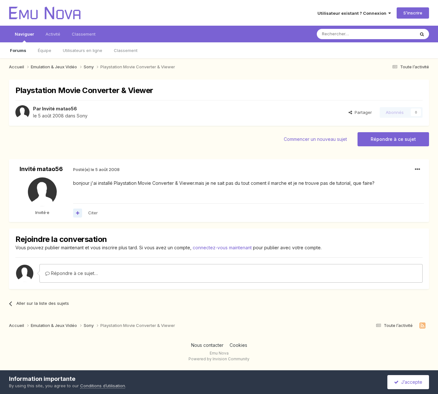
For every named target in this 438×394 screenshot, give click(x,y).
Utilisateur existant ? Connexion (352, 13)
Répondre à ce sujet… (74, 273)
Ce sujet (398, 33)
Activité (53, 34)
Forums (18, 50)
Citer (93, 212)
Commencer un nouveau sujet (315, 139)
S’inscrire (412, 12)
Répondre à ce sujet (393, 139)
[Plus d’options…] (417, 169)
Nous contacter (207, 345)
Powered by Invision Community (219, 358)
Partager (362, 112)
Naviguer (24, 34)
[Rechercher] (422, 34)
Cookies (238, 345)
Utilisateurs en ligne (82, 50)
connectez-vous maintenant (222, 247)
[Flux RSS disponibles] (422, 325)
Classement (126, 50)
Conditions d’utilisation (102, 385)
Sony (82, 115)
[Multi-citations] (77, 213)
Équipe (44, 50)
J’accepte (410, 382)
